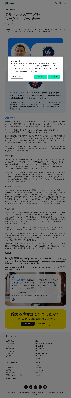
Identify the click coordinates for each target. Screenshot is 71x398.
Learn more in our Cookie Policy (28, 71)
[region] (35, 69)
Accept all (54, 76)
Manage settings (17, 76)
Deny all (40, 76)
